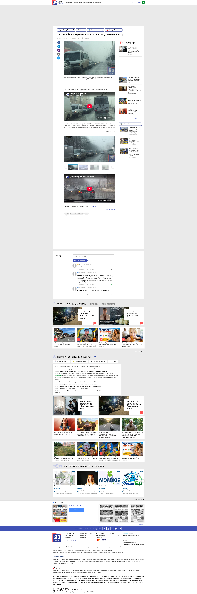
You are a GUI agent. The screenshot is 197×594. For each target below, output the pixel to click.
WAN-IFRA (109, 550)
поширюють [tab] (109, 303)
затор (86, 213)
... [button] (103, 2)
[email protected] (58, 590)
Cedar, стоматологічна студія (62, 486)
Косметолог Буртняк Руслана (85, 486)
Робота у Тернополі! (68, 30)
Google (94, 206)
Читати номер (76, 509)
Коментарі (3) (110, 210)
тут (53, 548)
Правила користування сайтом (131, 535)
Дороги (67, 213)
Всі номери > (141, 524)
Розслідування (87, 2)
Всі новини (69, 2)
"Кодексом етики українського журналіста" (82, 546)
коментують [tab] (79, 303)
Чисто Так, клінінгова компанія (131, 486)
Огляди (82, 30)
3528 (87, 38)
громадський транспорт (76, 213)
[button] (66, 167)
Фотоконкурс (97, 2)
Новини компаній (114, 536)
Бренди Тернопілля (115, 30)
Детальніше (68, 537)
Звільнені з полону (97, 30)
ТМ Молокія (102, 486)
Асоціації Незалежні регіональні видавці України (76, 550)
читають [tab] (93, 303)
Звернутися (83, 537)
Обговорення (78, 2)
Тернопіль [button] (60, 3)
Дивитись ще (137, 119)
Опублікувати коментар (80, 260)
